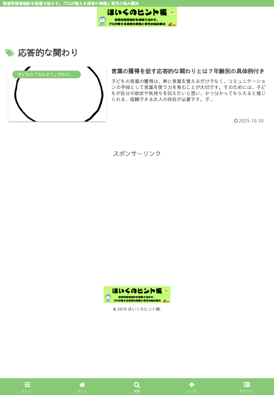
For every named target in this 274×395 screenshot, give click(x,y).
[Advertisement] (137, 206)
